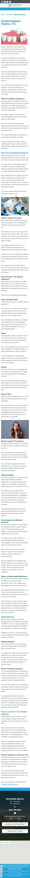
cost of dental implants (18, 624)
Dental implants (6, 101)
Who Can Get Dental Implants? (14, 152)
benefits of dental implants (19, 295)
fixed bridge (4, 585)
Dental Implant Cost (7, 617)
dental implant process (17, 225)
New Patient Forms (15, 831)
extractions (4, 762)
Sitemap (19, 868)
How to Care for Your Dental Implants (14, 712)
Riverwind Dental (17, 865)
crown (24, 583)
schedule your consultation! (9, 784)
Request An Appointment (15, 824)
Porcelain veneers (6, 141)
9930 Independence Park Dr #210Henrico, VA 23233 (15, 817)
